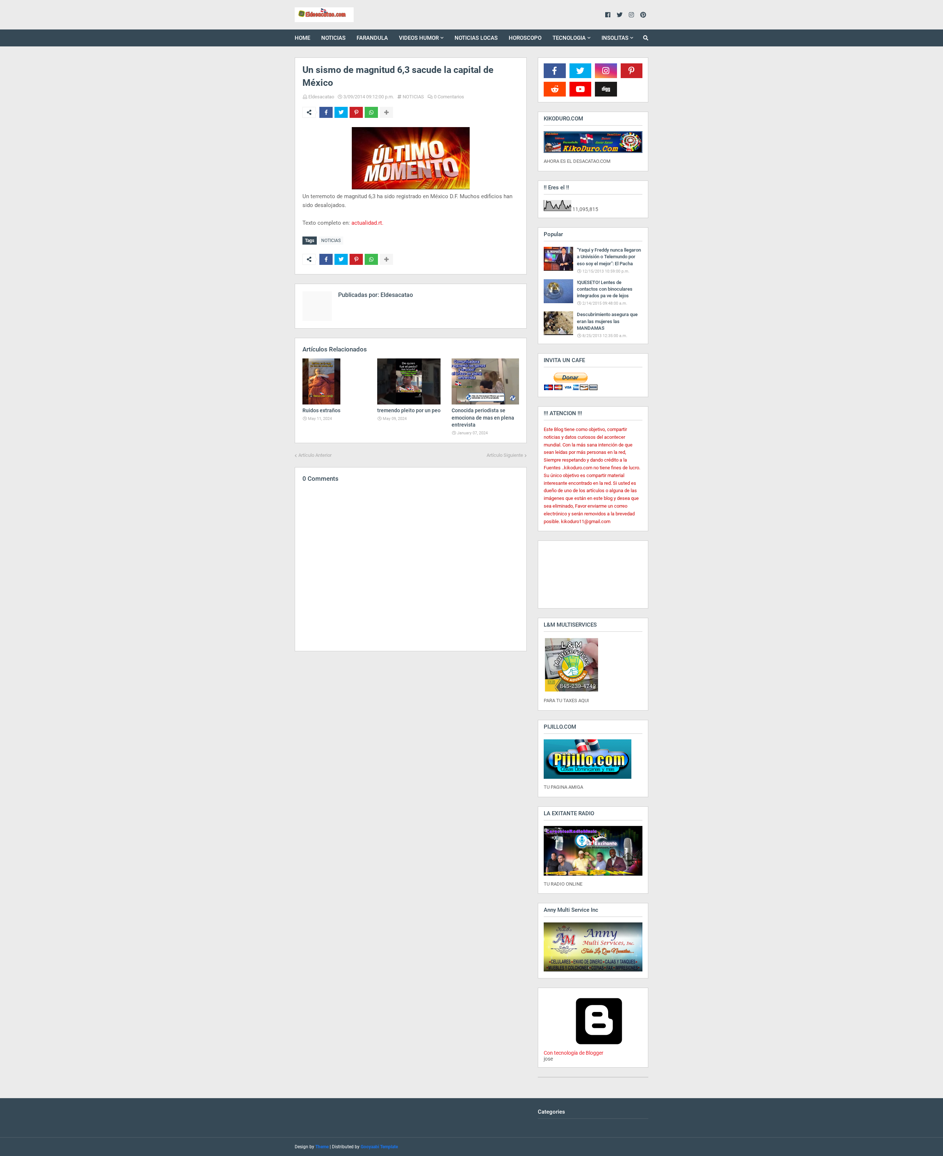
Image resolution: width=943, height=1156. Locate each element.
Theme (322, 1146)
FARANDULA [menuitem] (372, 38)
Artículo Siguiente (505, 455)
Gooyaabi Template (379, 1146)
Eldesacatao (321, 96)
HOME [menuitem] (302, 38)
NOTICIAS (413, 96)
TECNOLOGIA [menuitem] (569, 38)
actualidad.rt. (367, 223)
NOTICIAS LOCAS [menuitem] (476, 38)
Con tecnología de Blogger (573, 1053)
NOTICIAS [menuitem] (333, 38)
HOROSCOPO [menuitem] (525, 38)
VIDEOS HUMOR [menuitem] (419, 38)
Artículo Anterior (315, 455)
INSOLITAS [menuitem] (615, 38)
